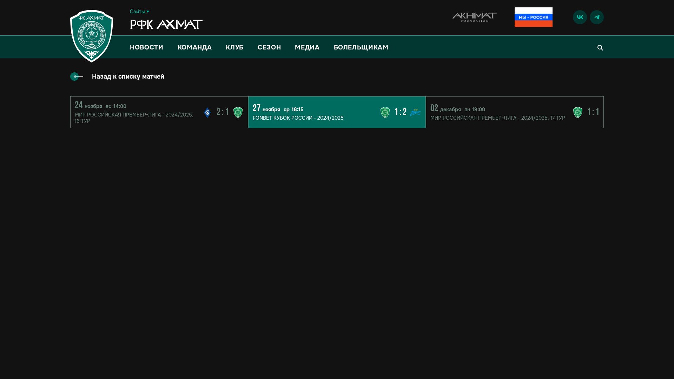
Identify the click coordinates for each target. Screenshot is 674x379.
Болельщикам (361, 47)
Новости (147, 47)
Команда (195, 47)
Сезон (269, 47)
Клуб (235, 47)
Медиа (307, 47)
